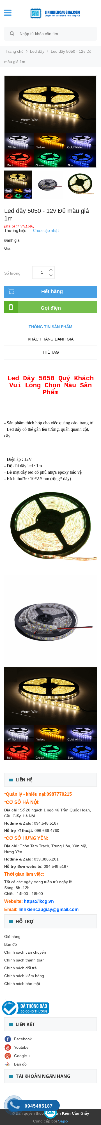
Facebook (23, 1039)
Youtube (21, 1047)
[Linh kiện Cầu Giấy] (54, 13)
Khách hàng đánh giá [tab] (51, 339)
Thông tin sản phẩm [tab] (50, 327)
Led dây (37, 51)
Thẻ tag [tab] (50, 352)
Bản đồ (10, 944)
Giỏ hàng (12, 936)
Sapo (62, 1121)
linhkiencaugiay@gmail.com (49, 909)
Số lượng (12, 272)
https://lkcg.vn (39, 901)
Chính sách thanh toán (24, 960)
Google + (22, 1055)
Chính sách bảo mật (22, 983)
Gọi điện (51, 308)
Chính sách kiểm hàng (24, 976)
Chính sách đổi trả (20, 968)
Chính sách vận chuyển (25, 952)
